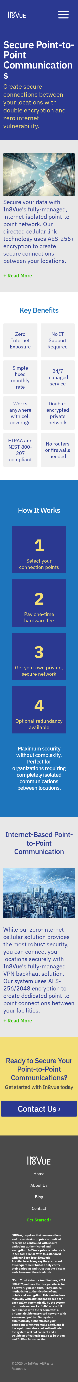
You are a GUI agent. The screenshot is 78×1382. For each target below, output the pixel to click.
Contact (39, 1208)
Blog (39, 1197)
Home (39, 1173)
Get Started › (39, 1220)
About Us (39, 1185)
